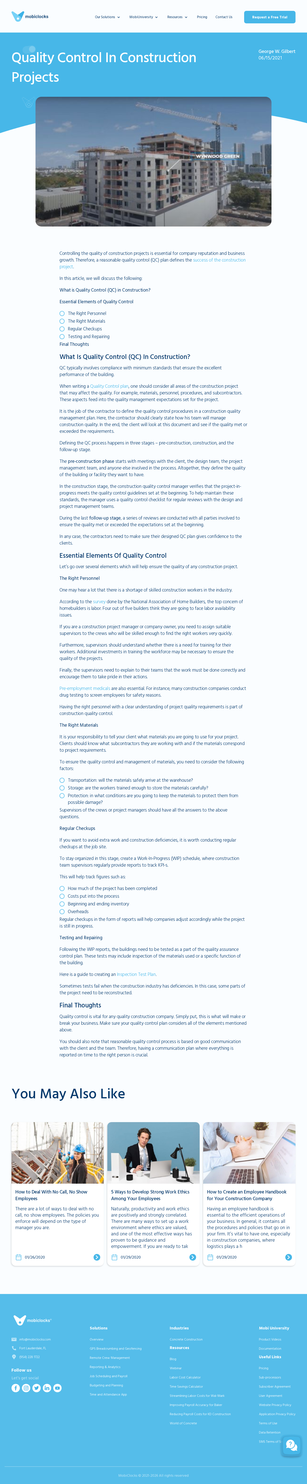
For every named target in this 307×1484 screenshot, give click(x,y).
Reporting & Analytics (105, 1367)
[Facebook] (15, 1390)
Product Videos (270, 1339)
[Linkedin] (47, 1390)
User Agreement (270, 1395)
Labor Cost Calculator (185, 1377)
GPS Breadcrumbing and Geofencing (116, 1348)
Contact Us (224, 17)
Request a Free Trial (269, 17)
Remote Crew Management (110, 1358)
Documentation (270, 1348)
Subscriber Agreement (275, 1386)
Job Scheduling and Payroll (108, 1376)
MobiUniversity (141, 17)
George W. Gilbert (277, 51)
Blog (173, 1359)
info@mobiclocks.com (35, 1339)
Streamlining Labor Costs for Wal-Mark (197, 1395)
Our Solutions (105, 17)
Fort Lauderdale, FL (32, 1348)
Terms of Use (268, 1423)
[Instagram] (26, 1390)
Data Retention (269, 1432)
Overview (97, 1339)
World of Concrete (183, 1423)
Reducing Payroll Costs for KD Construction (200, 1414)
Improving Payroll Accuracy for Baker (196, 1405)
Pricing (202, 17)
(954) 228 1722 (29, 1357)
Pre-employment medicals (85, 688)
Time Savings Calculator (186, 1386)
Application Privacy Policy (277, 1414)
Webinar (176, 1368)
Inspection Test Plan (136, 974)
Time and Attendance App (108, 1394)
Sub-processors (270, 1377)
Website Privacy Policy (275, 1405)
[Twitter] (36, 1390)
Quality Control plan (109, 386)
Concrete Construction (186, 1339)
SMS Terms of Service (274, 1441)
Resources (175, 17)
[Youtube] (57, 1390)
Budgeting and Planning (106, 1385)
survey (99, 601)
